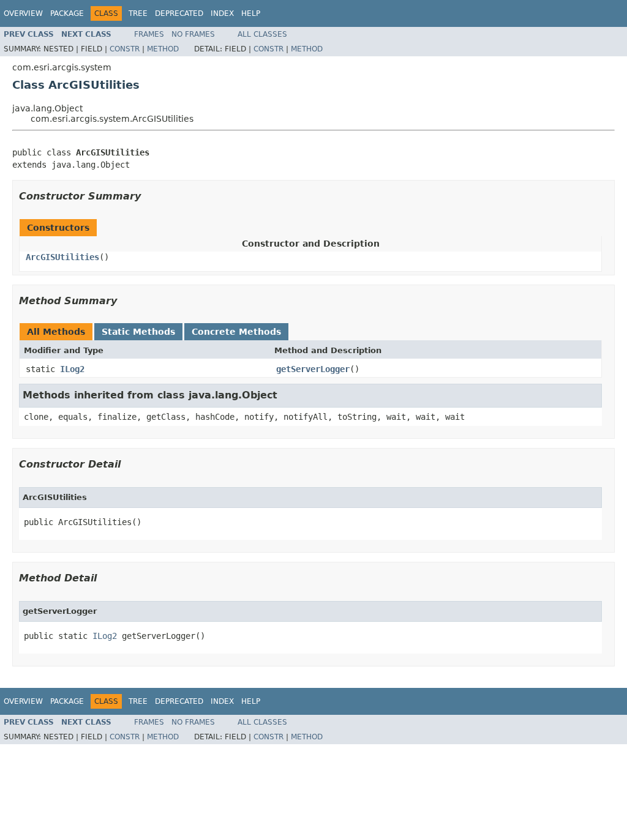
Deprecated (179, 13)
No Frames (193, 34)
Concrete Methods (236, 332)
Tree (138, 13)
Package (67, 13)
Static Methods (138, 332)
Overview (23, 13)
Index (222, 13)
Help (250, 13)
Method (163, 49)
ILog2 (72, 369)
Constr (125, 49)
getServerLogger (313, 369)
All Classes (262, 34)
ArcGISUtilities (62, 257)
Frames (149, 34)
